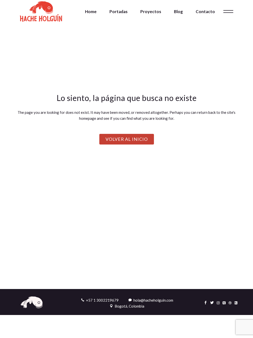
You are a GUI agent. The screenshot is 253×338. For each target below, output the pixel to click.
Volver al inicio (126, 139)
